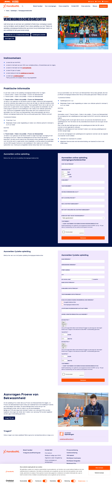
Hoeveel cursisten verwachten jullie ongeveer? (74, 314)
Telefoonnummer (66, 186)
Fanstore (106, 1)
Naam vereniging (66, 259)
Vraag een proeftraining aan (31, 452)
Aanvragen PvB (9, 38)
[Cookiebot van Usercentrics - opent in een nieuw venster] (10, 481)
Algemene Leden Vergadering (53, 458)
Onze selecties (85, 6)
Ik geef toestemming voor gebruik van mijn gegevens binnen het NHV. (81, 223)
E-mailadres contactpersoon (69, 288)
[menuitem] (38, 6)
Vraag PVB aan (9, 418)
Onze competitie (64, 6)
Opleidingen (14, 10)
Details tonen (81, 481)
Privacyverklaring (72, 450)
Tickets (99, 1)
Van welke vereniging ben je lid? (70, 191)
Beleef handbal (37, 6)
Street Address (65, 270)
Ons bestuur (48, 453)
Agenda (92, 1)
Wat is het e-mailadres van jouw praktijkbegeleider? (75, 209)
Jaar (70, 176)
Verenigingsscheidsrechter (71, 304)
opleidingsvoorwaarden (27, 73)
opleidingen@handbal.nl (66, 439)
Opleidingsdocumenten (38, 34)
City (62, 274)
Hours (69, 334)
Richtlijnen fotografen (73, 460)
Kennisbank (103, 6)
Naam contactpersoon (68, 282)
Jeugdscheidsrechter (70, 302)
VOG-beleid (70, 455)
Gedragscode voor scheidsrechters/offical (17, 34)
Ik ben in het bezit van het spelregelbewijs (72, 215)
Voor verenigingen (50, 6)
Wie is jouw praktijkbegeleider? (70, 203)
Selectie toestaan (99, 472)
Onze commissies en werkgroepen (51, 461)
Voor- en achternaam (67, 164)
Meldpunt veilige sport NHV (53, 455)
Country (95, 279)
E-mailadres (64, 180)
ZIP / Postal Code (65, 279)
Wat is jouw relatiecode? (68, 197)
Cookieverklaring (72, 452)
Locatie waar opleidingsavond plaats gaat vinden (74, 308)
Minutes (70, 338)
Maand (69, 174)
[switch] (45, 481)
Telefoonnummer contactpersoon (71, 294)
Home (7, 10)
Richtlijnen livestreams (74, 458)
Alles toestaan (99, 467)
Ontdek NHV (75, 6)
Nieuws (95, 6)
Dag (69, 172)
